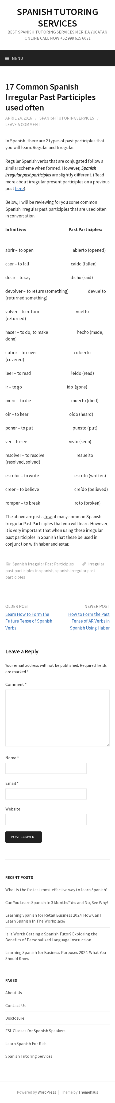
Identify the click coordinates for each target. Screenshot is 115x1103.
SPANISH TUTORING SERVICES (57, 17)
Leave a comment (23, 124)
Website (12, 809)
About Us (13, 992)
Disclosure (14, 1018)
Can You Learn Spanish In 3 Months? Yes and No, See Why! (56, 902)
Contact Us (15, 1005)
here (19, 188)
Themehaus (88, 1092)
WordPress (47, 1092)
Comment (16, 684)
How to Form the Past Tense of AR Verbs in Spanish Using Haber (89, 621)
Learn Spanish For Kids (26, 1043)
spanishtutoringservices (67, 118)
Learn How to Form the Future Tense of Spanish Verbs (28, 621)
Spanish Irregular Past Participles (43, 564)
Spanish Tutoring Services (28, 1056)
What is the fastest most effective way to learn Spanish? (56, 889)
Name (12, 757)
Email (12, 783)
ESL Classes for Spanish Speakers (35, 1030)
